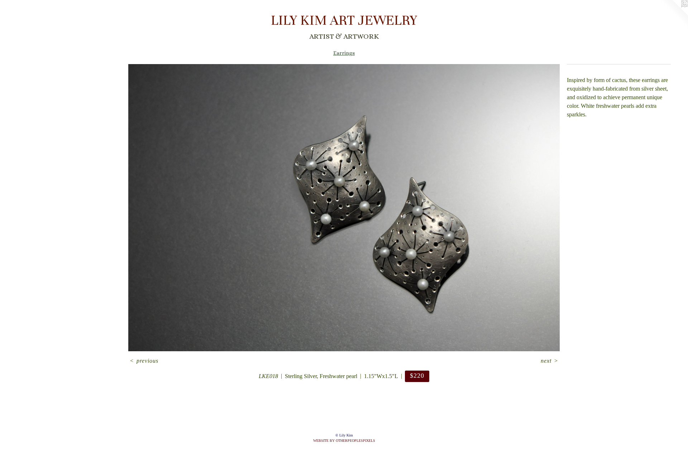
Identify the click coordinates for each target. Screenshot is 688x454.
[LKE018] (344, 208)
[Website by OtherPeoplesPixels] (673, 14)
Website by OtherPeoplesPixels (344, 441)
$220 (417, 375)
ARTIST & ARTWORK (344, 36)
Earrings (344, 53)
